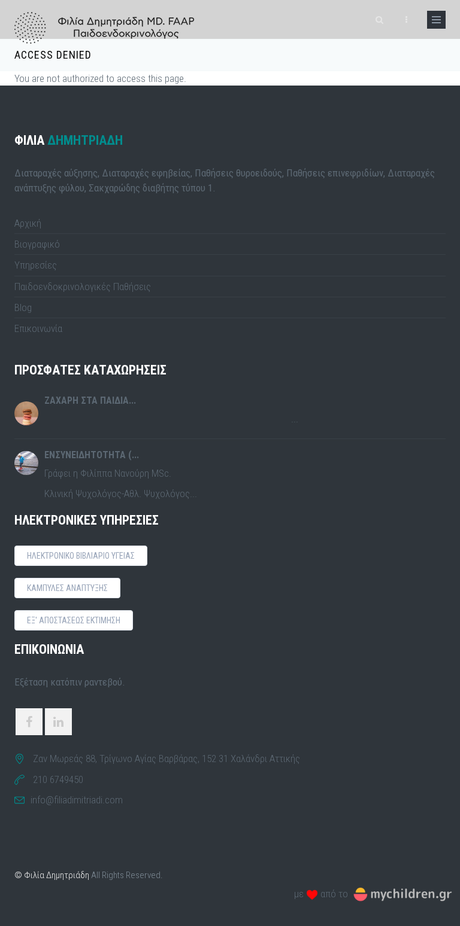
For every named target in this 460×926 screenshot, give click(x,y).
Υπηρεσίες (35, 265)
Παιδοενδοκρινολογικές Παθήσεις (82, 287)
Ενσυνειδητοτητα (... (91, 455)
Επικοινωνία (38, 328)
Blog (23, 307)
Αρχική (27, 223)
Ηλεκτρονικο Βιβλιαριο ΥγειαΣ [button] (81, 556)
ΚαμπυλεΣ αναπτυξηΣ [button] (67, 588)
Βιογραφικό (37, 244)
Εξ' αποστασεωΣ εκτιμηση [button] (73, 620)
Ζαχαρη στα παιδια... (90, 400)
